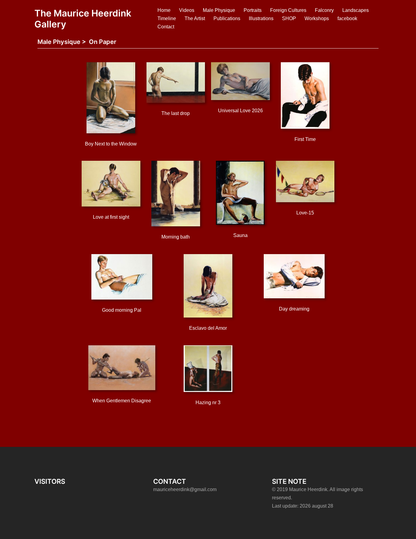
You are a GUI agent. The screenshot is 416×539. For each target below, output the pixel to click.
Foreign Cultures (288, 10)
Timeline (166, 18)
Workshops (317, 18)
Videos (186, 10)
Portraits (253, 10)
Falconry (324, 10)
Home (164, 10)
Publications (226, 18)
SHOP (289, 18)
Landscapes (355, 10)
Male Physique (219, 10)
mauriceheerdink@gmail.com (185, 489)
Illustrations (261, 18)
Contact (165, 26)
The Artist (195, 18)
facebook (347, 18)
